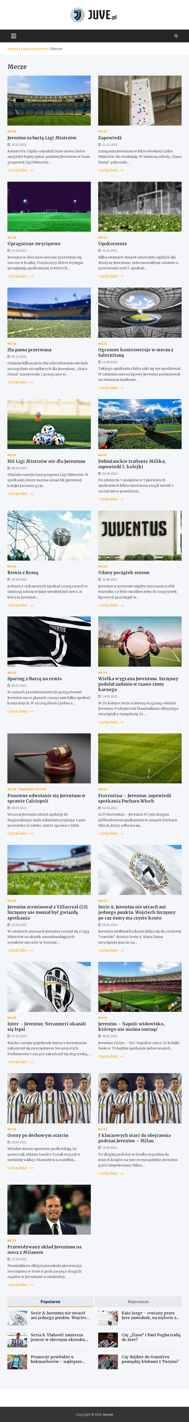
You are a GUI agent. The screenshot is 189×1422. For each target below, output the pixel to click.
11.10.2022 (109, 250)
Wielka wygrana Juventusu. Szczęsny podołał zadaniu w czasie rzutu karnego (138, 684)
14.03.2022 (109, 696)
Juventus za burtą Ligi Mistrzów (42, 138)
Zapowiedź (110, 138)
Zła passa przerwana (29, 350)
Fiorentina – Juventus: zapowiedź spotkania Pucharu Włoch (134, 798)
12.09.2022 (109, 362)
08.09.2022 (19, 468)
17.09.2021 (19, 1259)
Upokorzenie (112, 243)
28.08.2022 (19, 579)
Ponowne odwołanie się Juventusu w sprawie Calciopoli (46, 798)
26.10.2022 (19, 144)
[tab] (50, 1301)
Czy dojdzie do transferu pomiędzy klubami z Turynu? (150, 1359)
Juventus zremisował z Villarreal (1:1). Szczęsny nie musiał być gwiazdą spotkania (48, 912)
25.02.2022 (19, 924)
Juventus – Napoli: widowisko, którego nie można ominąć (131, 1026)
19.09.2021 (109, 1147)
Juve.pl (107, 1414)
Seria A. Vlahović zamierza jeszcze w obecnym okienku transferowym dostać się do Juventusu (58, 1342)
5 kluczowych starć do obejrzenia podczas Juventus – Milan (134, 1138)
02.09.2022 (109, 473)
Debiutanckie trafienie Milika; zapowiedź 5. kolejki (132, 464)
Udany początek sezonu (123, 572)
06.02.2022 (109, 1036)
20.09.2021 (19, 1142)
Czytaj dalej (17, 170)
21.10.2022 (109, 144)
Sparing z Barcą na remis (34, 678)
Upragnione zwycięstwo (34, 243)
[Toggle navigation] (13, 36)
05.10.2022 (19, 356)
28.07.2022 (19, 685)
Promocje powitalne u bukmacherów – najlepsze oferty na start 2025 (56, 1362)
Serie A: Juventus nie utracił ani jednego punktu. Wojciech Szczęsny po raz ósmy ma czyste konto (136, 912)
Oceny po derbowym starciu (37, 1135)
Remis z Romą (22, 572)
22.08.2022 (109, 579)
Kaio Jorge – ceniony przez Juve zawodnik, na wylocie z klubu (149, 1318)
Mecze (11, 131)
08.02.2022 (109, 924)
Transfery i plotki (32, 789)
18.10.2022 (19, 250)
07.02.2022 (19, 1036)
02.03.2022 (109, 808)
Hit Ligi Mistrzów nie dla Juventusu (46, 461)
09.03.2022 (19, 808)
